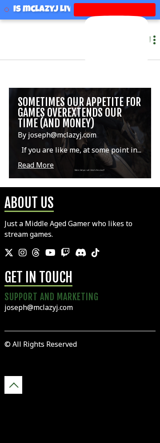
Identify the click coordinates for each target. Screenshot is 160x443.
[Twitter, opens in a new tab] (8, 252)
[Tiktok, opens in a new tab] (96, 252)
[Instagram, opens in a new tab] (23, 252)
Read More (36, 165)
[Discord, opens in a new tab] (80, 252)
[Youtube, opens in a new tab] (50, 252)
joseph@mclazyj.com (38, 307)
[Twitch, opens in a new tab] (65, 252)
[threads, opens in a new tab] (36, 252)
